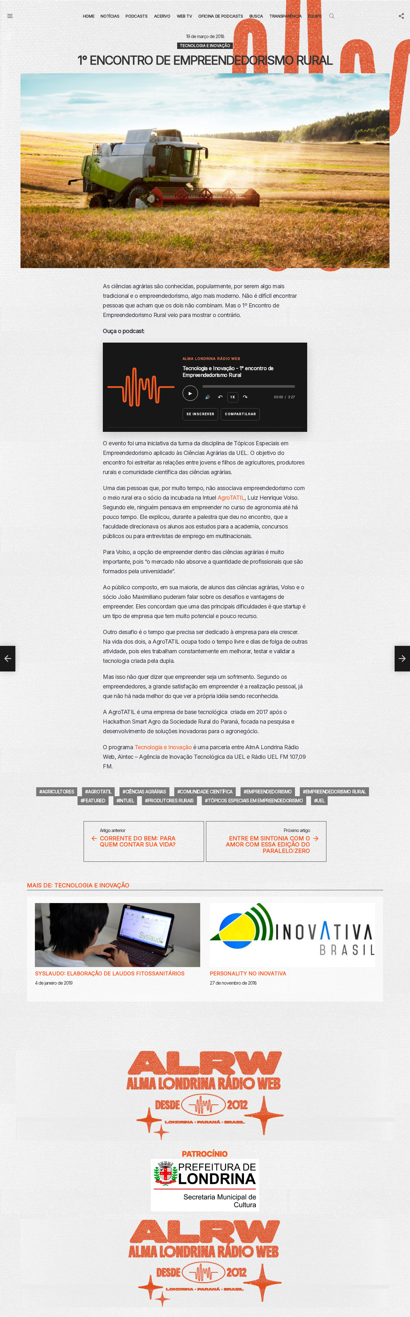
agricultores (58, 791)
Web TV (184, 16)
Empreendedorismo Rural (336, 791)
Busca (256, 16)
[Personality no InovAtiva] (292, 935)
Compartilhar (240, 414)
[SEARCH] (331, 16)
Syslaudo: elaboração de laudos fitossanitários (109, 973)
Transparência (285, 16)
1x (232, 397)
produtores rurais (171, 800)
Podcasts (136, 16)
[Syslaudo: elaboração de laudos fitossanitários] (117, 935)
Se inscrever (200, 414)
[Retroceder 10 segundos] (220, 397)
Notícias (110, 16)
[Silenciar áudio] (207, 397)
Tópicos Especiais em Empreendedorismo (255, 800)
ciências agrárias (146, 791)
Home (88, 16)
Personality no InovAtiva (248, 973)
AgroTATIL (231, 497)
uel (320, 800)
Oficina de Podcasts (220, 16)
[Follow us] (401, 16)
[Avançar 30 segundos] (245, 397)
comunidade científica (206, 791)
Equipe (315, 16)
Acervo (162, 16)
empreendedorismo (269, 791)
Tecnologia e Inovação (163, 747)
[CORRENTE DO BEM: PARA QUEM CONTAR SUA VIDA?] (7, 658)
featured (94, 800)
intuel (126, 800)
